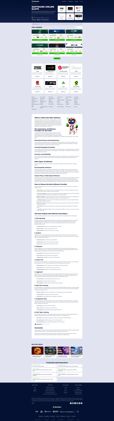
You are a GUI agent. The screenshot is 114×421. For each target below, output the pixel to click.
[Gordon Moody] (56, 411)
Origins (58, 102)
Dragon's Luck (59, 315)
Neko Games (51, 102)
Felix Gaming (76, 98)
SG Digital (67, 104)
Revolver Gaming (60, 104)
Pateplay (67, 102)
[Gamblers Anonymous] (41, 411)
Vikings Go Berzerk (38, 276)
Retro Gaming (51, 104)
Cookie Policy (46, 419)
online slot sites (46, 121)
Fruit (65, 389)
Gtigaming (33, 99)
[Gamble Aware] (67, 411)
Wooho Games (68, 106)
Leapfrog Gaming (43, 101)
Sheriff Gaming (76, 104)
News (81, 1)
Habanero (42, 99)
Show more (56, 58)
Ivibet (35, 389)
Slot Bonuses (70, 1)
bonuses (59, 202)
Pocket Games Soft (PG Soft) (35, 105)
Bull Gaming (51, 97)
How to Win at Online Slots (50, 392)
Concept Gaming (69, 97)
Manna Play (51, 101)
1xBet (35, 387)
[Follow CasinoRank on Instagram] (73, 403)
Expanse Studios (51, 98)
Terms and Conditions (38, 419)
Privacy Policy (78, 389)
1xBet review (57, 41)
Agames (33, 97)
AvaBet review (40, 41)
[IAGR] (36, 411)
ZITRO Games (34, 109)
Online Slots (64, 1)
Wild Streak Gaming (60, 106)
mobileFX (75, 101)
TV (65, 394)
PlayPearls (76, 102)
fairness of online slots (61, 142)
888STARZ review (57, 54)
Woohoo (75, 106)
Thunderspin (51, 106)
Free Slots (76, 1)
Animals (65, 387)
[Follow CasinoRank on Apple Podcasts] (81, 403)
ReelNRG (41, 104)
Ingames (50, 99)
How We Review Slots (78, 394)
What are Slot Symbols (50, 389)
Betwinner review (40, 54)
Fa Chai (58, 98)
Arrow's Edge (42, 97)
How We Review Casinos (78, 390)
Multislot (41, 102)
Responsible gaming (70, 419)
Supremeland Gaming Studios (44, 107)
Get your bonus (40, 53)
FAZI (66, 98)
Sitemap (78, 419)
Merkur (58, 101)
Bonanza (53, 288)
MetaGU (67, 101)
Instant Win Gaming (60, 99)
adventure (41, 150)
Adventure (65, 392)
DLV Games (76, 97)
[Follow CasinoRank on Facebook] (71, 403)
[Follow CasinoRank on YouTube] (77, 403)
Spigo (33, 106)
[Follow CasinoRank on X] (75, 403)
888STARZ (34, 390)
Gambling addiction (61, 419)
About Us (78, 387)
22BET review (74, 41)
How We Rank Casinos (78, 392)
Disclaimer (53, 419)
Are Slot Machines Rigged (50, 387)
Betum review (74, 54)
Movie (66, 390)
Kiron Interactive (69, 99)
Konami (75, 99)
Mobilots (33, 102)
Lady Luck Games (35, 101)
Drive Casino (42, 98)
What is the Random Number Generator (50, 394)
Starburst (57, 236)
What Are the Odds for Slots (50, 390)
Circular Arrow (59, 97)
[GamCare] (48, 411)
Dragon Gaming (34, 98)
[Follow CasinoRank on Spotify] (79, 403)
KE (32, 403)
